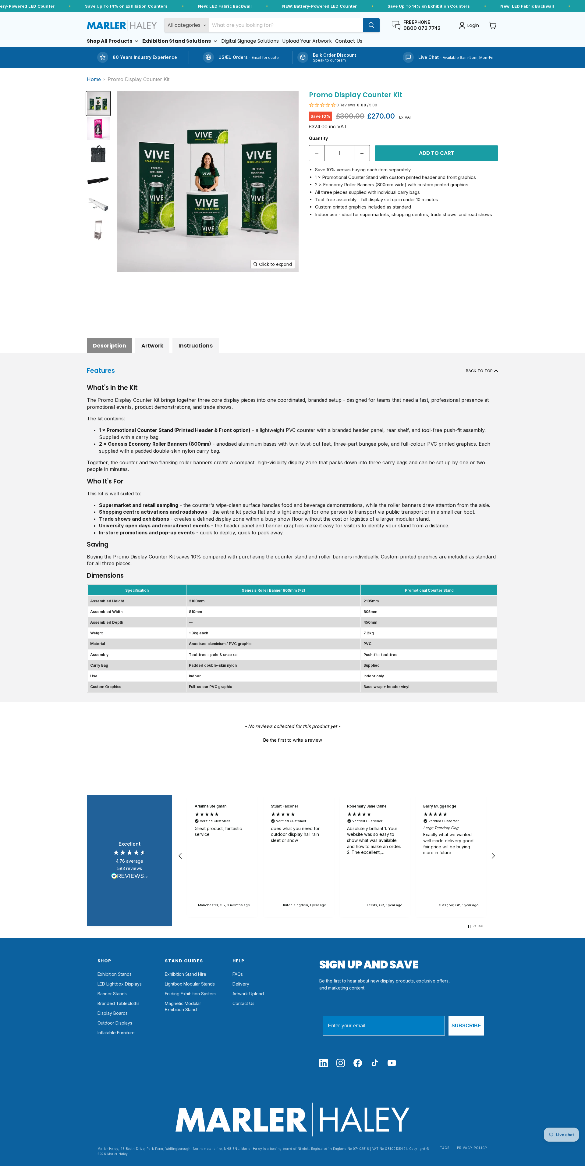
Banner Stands (112, 993)
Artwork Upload (248, 993)
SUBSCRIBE (466, 1025)
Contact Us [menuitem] (348, 41)
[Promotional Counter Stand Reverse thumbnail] (98, 230)
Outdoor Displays (115, 1022)
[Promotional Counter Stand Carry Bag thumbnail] (98, 154)
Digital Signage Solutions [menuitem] (250, 41)
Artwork (152, 345)
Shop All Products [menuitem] (109, 41)
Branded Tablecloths (119, 1003)
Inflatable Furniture (116, 1032)
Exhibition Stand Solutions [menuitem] (176, 41)
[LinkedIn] (323, 1063)
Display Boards (113, 1013)
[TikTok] (374, 1063)
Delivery (240, 983)
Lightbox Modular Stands (190, 983)
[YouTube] (392, 1063)
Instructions (196, 345)
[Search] (371, 25)
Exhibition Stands (115, 974)
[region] (336, 856)
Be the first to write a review (292, 740)
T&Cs (445, 1148)
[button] (403, 105)
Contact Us (243, 1003)
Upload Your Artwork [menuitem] (307, 41)
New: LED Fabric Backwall (225, 6)
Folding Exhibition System (190, 993)
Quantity (318, 138)
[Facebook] (357, 1063)
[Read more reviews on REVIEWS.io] (129, 877)
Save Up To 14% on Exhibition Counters (126, 6)
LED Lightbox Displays (120, 983)
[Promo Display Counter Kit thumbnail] (98, 103)
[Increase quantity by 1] (362, 153)
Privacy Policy (472, 1148)
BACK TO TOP (480, 371)
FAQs (237, 974)
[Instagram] (340, 1063)
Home (94, 79)
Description (109, 345)
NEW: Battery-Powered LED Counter (319, 6)
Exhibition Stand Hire (185, 974)
